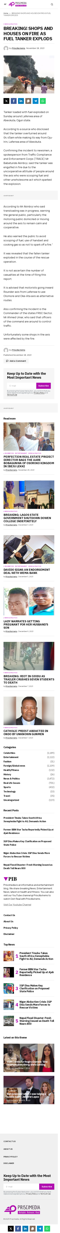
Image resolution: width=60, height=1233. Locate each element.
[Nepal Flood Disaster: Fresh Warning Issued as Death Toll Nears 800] (8, 1021)
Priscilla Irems (12, 1100)
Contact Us (9, 915)
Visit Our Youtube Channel (17, 904)
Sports (7, 787)
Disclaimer (9, 934)
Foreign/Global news (14, 766)
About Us (8, 921)
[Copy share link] (28, 101)
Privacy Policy (39, 393)
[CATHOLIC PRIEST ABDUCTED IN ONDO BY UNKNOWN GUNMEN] (28, 711)
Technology (9, 791)
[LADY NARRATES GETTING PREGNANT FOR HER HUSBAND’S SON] (28, 601)
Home (5, 13)
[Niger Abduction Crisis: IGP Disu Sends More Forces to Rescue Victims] (8, 1004)
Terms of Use (12, 394)
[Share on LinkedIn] (21, 101)
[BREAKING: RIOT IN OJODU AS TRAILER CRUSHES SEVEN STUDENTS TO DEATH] (28, 656)
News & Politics (11, 24)
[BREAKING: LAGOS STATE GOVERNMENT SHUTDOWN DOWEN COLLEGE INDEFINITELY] (28, 494)
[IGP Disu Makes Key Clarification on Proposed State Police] (8, 988)
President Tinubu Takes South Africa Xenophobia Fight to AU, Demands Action (36, 956)
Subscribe (43, 385)
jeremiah (10, 1068)
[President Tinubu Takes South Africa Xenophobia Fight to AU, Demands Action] (8, 956)
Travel (6, 796)
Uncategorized (11, 800)
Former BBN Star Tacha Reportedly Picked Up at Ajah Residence (37, 972)
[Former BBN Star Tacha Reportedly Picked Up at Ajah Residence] (8, 972)
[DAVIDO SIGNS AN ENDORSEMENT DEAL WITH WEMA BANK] (28, 549)
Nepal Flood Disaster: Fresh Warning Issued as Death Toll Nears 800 (37, 1020)
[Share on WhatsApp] (43, 101)
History (7, 774)
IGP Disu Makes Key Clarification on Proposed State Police (34, 988)
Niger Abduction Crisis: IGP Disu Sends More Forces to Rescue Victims (36, 1004)
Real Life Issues (11, 783)
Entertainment (21, 453)
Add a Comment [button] (18, 361)
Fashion (7, 761)
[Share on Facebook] (14, 101)
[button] (5, 4)
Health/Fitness (11, 770)
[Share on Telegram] (35, 101)
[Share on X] (6, 101)
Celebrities (9, 453)
